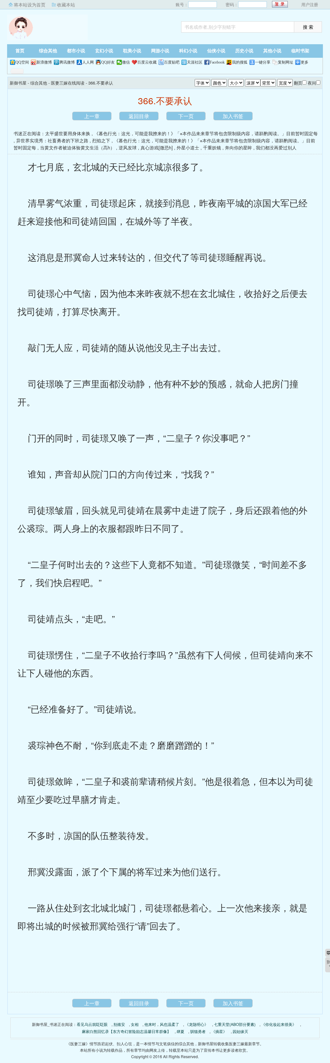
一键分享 (262, 62)
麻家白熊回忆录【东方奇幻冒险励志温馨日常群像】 (126, 1031)
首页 (19, 50)
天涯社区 (194, 62)
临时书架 (300, 50)
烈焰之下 (101, 140)
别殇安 (119, 1024)
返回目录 (139, 116)
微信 (126, 62)
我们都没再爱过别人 (276, 147)
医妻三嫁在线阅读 (67, 83)
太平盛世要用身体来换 (67, 133)
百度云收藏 (147, 62)
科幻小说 (188, 50)
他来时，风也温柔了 (161, 1024)
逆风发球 (128, 147)
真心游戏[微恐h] (157, 147)
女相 (135, 1024)
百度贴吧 (172, 62)
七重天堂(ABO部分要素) (235, 1024)
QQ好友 (108, 62)
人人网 (88, 62)
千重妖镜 (212, 147)
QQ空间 (22, 62)
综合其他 (48, 50)
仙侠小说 (216, 50)
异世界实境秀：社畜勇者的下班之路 (52, 140)
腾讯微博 (67, 62)
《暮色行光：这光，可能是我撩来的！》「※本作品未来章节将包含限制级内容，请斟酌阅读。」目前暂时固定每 (206, 133)
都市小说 (76, 50)
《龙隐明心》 (196, 1024)
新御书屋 (47, 27)
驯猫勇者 (198, 1031)
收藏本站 (66, 4)
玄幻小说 (104, 50)
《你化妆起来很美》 (278, 1024)
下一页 (186, 116)
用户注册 (309, 4)
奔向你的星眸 (238, 147)
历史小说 (244, 50)
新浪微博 (44, 62)
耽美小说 (132, 50)
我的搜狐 (240, 62)
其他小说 (272, 50)
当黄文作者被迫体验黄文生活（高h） (77, 147)
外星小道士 (188, 147)
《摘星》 (219, 1031)
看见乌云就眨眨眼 (92, 1024)
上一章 (92, 116)
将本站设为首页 (29, 4)
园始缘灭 (240, 1031)
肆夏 (180, 1031)
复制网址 (285, 62)
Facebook (217, 62)
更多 (304, 62)
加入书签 (233, 116)
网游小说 (160, 50)
